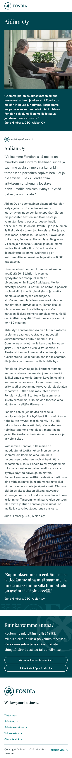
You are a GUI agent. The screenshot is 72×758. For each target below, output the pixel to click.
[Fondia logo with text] (15, 5)
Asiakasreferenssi (21, 139)
